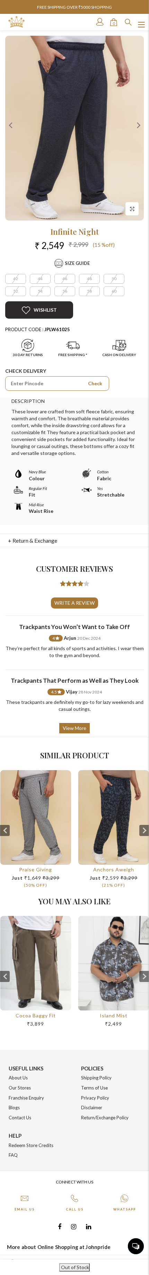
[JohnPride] (16, 22)
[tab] (75, 540)
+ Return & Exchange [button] (32, 540)
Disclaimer (91, 1107)
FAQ (13, 1155)
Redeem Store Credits (31, 1145)
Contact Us (20, 1117)
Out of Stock (74, 1267)
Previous (10, 125)
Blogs (14, 1107)
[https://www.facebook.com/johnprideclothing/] (59, 1226)
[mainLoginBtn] (99, 22)
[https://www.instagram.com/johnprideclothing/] (73, 1226)
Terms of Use (94, 1088)
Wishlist (45, 310)
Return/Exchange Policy (105, 1117)
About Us (18, 1077)
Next (138, 125)
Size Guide (77, 263)
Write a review (74, 603)
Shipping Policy (96, 1077)
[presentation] (5, 830)
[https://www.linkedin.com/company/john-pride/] (88, 1226)
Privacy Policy (95, 1098)
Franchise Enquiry (26, 1098)
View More (74, 728)
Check (95, 383)
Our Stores (20, 1088)
